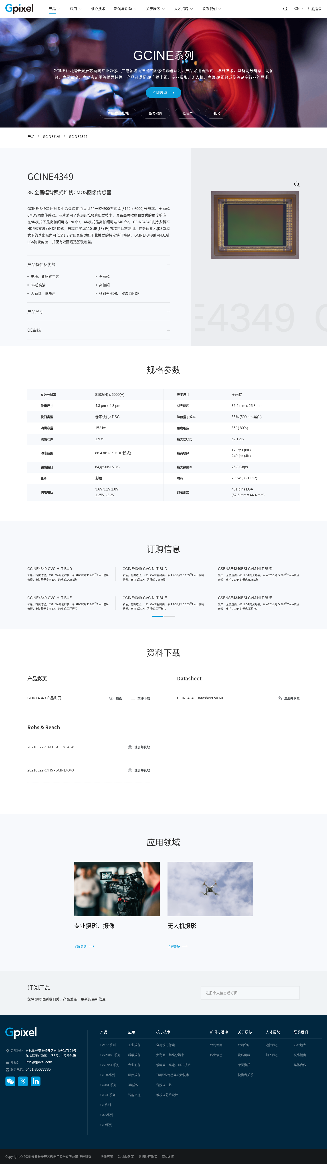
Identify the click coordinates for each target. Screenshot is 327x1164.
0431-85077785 (38, 1069)
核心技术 (163, 1032)
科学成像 (134, 1054)
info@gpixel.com (39, 1062)
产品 (30, 136)
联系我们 (301, 1032)
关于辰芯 (245, 1032)
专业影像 (134, 1064)
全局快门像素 (165, 1044)
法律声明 (107, 1156)
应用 (131, 1032)
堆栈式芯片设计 (167, 1094)
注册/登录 (315, 8)
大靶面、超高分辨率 (170, 1054)
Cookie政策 (126, 1156)
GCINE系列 (52, 136)
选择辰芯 (272, 1044)
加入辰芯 (272, 1054)
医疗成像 (134, 1074)
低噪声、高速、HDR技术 (173, 1064)
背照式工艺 (164, 1084)
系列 (108, 1045)
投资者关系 (245, 1074)
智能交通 (134, 1094)
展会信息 (216, 1054)
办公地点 (300, 1044)
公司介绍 (244, 1044)
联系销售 (300, 1054)
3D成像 (133, 1084)
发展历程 (244, 1054)
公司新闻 (216, 1044)
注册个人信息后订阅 (222, 993)
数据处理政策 (148, 1156)
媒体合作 (300, 1064)
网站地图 (168, 1156)
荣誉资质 (244, 1064)
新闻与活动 (219, 1032)
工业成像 (134, 1044)
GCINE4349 (78, 136)
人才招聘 (273, 1032)
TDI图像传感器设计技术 (172, 1074)
